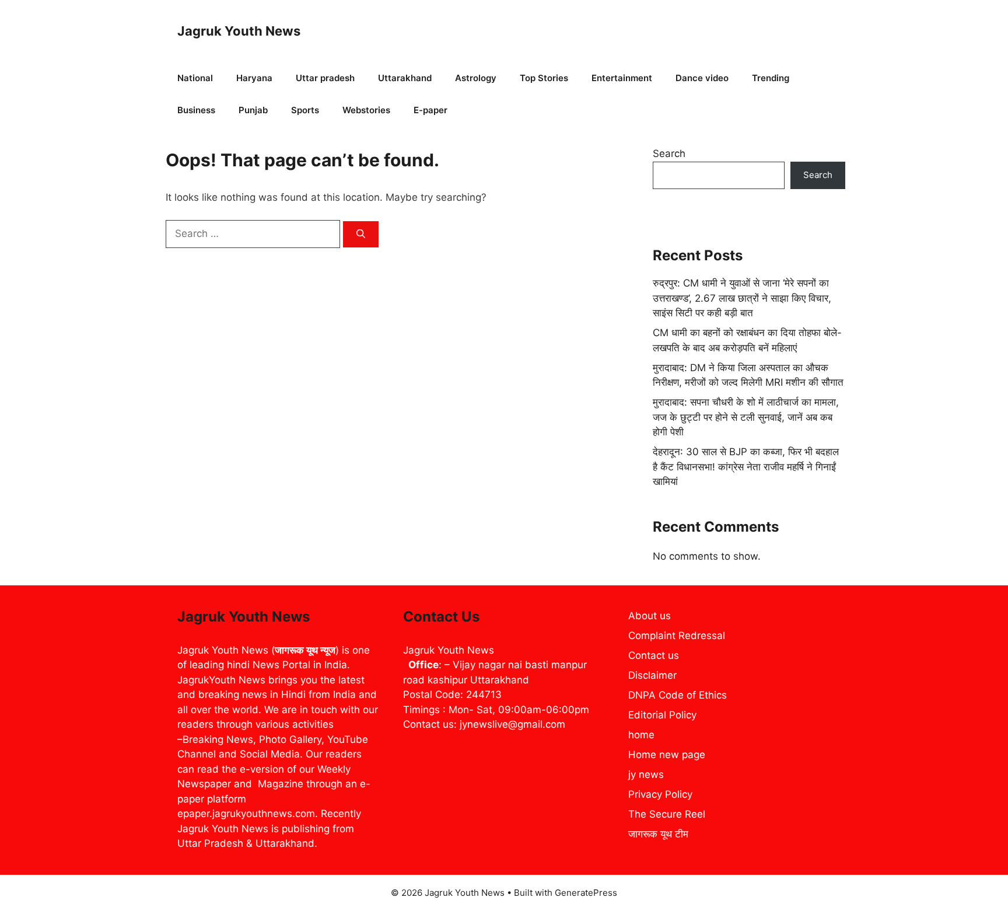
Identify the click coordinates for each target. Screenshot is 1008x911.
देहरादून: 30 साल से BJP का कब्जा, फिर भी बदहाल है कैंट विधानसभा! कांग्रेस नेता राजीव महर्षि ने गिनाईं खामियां (746, 466)
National (195, 77)
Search (669, 153)
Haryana (254, 77)
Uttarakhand (405, 77)
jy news (646, 774)
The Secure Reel (666, 814)
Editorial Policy (662, 715)
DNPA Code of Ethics (677, 695)
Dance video (702, 77)
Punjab (253, 110)
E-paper (430, 110)
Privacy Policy (660, 794)
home (641, 735)
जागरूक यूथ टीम (658, 834)
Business (196, 110)
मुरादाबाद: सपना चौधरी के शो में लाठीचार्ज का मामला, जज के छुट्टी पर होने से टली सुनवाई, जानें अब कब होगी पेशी (746, 417)
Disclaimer (652, 675)
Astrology (475, 77)
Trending (770, 77)
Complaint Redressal (676, 635)
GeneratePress (586, 892)
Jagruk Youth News (238, 31)
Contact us (653, 655)
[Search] (361, 234)
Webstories (366, 110)
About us (649, 616)
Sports (305, 110)
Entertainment (622, 77)
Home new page (666, 754)
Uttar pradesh (325, 77)
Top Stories (544, 77)
